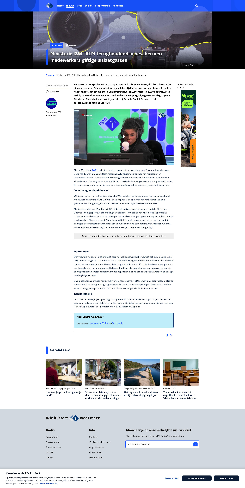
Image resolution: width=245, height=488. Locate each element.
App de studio (96, 447)
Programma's (102, 6)
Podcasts (118, 6)
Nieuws (70, 6)
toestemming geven (127, 236)
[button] (196, 5)
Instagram (95, 323)
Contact (93, 437)
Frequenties (52, 437)
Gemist (88, 6)
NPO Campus (96, 457)
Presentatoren (53, 447)
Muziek (49, 452)
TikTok (105, 323)
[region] (124, 137)
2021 (94, 170)
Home (60, 6)
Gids (79, 6)
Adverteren (95, 452)
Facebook (117, 323)
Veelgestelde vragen (100, 442)
